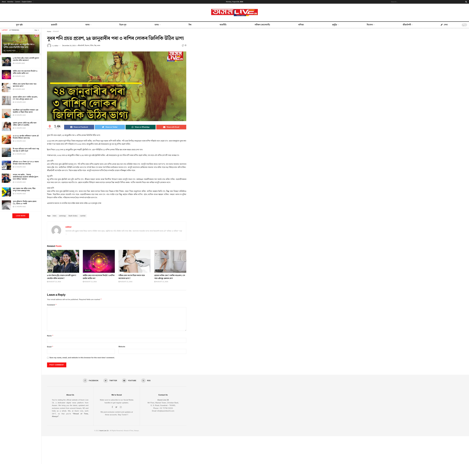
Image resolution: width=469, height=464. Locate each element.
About (4, 2)
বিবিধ (91, 45)
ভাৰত (157, 24)
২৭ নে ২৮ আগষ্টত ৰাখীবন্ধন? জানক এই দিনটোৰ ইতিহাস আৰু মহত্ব (26, 137)
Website (121, 346)
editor (56, 45)
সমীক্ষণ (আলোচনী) (262, 24)
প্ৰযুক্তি (334, 24)
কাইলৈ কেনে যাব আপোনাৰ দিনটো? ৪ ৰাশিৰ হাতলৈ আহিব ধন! (25, 72)
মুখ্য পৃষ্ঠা (19, 24)
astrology (62, 216)
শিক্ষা (50, 270)
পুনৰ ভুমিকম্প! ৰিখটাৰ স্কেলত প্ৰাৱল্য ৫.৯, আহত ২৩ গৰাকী (24, 202)
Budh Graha (73, 216)
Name (50, 335)
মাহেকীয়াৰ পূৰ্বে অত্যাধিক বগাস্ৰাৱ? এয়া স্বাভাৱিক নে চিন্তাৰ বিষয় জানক (25, 111)
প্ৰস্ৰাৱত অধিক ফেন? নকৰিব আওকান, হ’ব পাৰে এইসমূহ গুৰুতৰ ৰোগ (25, 98)
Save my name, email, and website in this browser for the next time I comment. (82, 357)
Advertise (10, 2)
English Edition (27, 2)
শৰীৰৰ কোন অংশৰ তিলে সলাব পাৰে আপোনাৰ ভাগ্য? (24, 85)
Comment (52, 305)
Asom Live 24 (103, 431)
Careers (17, 2)
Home (49, 32)
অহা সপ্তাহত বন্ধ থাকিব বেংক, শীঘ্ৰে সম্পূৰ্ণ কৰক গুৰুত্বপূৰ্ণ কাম (24, 189)
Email (50, 346)
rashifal (82, 216)
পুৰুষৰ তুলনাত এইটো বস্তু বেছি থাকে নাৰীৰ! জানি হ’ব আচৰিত (24, 124)
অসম (87, 24)
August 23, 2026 (54, 282)
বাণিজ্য (301, 24)
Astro (54, 216)
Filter (35, 30)
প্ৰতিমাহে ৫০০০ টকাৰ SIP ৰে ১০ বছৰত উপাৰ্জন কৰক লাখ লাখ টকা (26, 163)
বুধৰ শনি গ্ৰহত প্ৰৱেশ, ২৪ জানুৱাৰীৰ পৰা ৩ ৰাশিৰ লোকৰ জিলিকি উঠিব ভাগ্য (19, 46)
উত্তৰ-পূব (122, 24)
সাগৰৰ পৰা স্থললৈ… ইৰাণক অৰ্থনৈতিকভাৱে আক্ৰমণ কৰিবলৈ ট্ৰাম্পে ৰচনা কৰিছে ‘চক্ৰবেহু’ (25, 177)
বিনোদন (370, 24)
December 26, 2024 (69, 45)
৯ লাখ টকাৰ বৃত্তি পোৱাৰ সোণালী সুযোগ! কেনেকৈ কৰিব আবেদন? (26, 59)
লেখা (446, 24)
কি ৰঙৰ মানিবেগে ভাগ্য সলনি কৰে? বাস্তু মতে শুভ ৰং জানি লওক (26, 150)
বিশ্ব (190, 24)
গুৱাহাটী (54, 24)
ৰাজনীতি (223, 24)
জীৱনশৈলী (407, 24)
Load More (20, 216)
